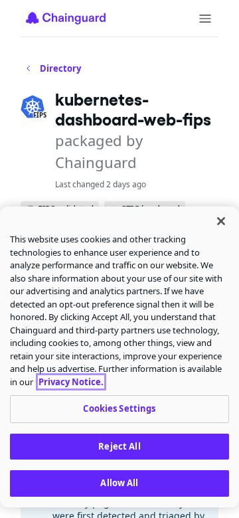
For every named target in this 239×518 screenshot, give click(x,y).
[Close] (221, 221)
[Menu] (205, 18)
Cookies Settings (119, 408)
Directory (60, 68)
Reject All (119, 446)
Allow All (119, 483)
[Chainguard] (66, 18)
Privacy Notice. (71, 382)
